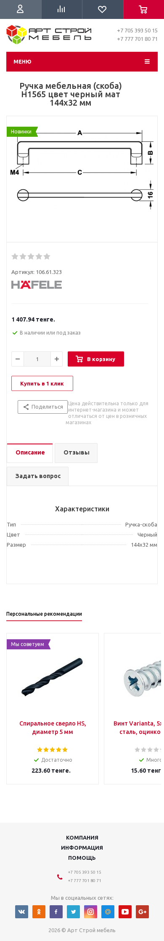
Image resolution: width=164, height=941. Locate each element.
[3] (31, 256)
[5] (47, 256)
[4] (39, 256)
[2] (23, 256)
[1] (15, 256)
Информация (82, 848)
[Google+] (142, 911)
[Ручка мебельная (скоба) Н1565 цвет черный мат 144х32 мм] (82, 181)
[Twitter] (73, 911)
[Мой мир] (107, 911)
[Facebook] (56, 911)
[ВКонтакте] (21, 911)
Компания (82, 837)
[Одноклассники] (38, 911)
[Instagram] (90, 911)
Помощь (82, 858)
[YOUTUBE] (125, 911)
